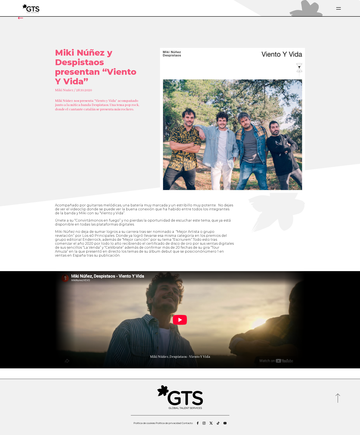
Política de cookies (144, 423)
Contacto (187, 423)
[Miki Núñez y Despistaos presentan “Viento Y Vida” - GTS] (40, 8)
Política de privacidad (168, 423)
